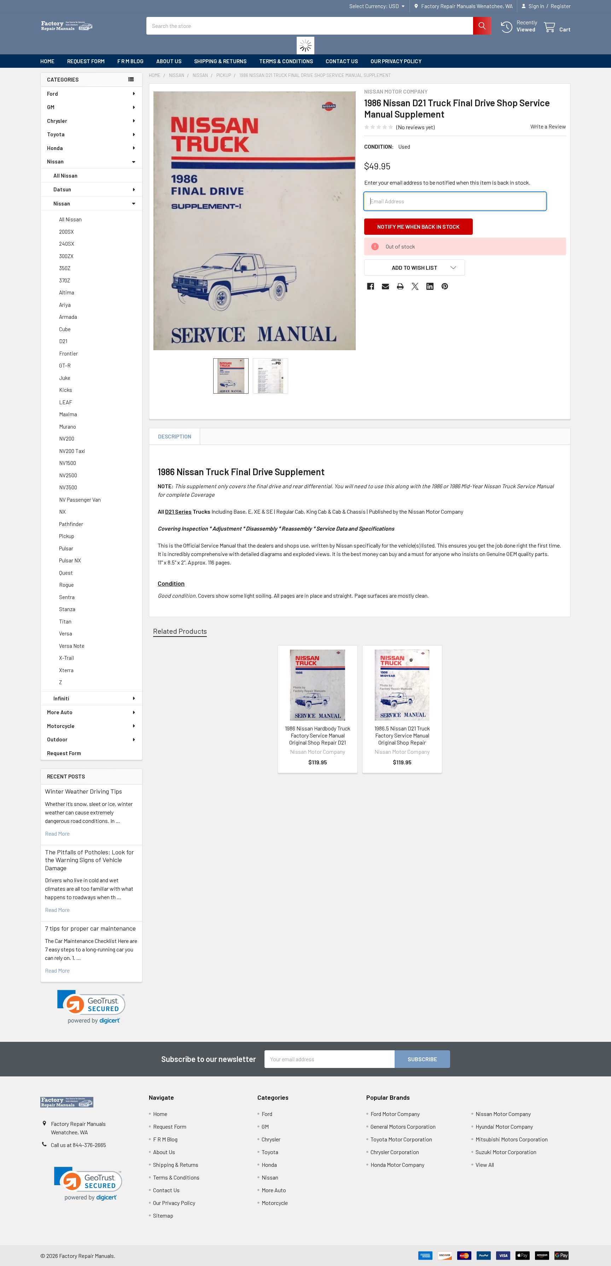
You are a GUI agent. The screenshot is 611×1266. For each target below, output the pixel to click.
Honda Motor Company (397, 1164)
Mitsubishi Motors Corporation (512, 1139)
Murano (67, 426)
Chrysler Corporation (395, 1151)
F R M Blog (130, 61)
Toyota (56, 134)
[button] (91, 1007)
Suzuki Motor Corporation (506, 1151)
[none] (254, 221)
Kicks (65, 390)
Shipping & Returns (220, 61)
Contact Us (342, 61)
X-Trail (66, 658)
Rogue (66, 584)
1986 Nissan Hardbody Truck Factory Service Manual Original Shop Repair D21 (317, 735)
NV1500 (67, 463)
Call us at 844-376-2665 (78, 1144)
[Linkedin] (430, 286)
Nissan (55, 161)
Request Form (86, 61)
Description (174, 436)
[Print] (400, 286)
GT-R (65, 365)
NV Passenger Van (80, 499)
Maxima (68, 414)
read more (57, 833)
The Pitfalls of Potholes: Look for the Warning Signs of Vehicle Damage (89, 860)
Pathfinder (71, 524)
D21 (63, 341)
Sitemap (163, 1215)
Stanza (67, 609)
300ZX (66, 256)
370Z (64, 280)
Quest (66, 572)
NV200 (66, 438)
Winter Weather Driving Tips (83, 791)
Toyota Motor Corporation (401, 1139)
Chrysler (57, 121)
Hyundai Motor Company (504, 1126)
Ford (52, 93)
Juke (64, 378)
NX (62, 511)
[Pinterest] (444, 286)
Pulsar (66, 548)
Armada (68, 316)
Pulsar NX (70, 560)
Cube (65, 329)
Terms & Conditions (286, 61)
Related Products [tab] (180, 631)
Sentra (67, 597)
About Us (168, 61)
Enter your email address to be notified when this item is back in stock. (447, 182)
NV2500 (68, 475)
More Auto (59, 712)
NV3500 (68, 487)
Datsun (62, 189)
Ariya (65, 304)
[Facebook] (370, 286)
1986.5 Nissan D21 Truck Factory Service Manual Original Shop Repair (402, 735)
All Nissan (65, 175)
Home (47, 61)
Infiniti (61, 698)
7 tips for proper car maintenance (90, 928)
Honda (55, 148)
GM (50, 107)
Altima (66, 292)
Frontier (68, 353)
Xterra (66, 670)
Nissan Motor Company (503, 1113)
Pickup (66, 536)
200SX (66, 231)
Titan (65, 621)
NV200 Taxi (72, 451)
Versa (65, 633)
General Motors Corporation (403, 1126)
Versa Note (72, 646)
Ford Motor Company (395, 1113)
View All (485, 1164)
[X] (415, 286)
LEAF (65, 402)
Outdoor (57, 739)
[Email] (385, 286)
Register (561, 6)
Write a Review (548, 126)
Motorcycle (61, 726)
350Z (64, 268)
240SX (66, 243)
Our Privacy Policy (396, 61)
